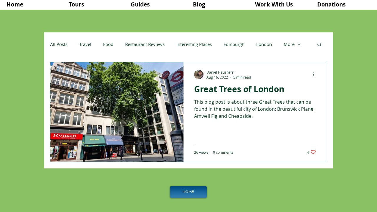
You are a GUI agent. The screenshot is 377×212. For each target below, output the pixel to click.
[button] (95, 4)
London (264, 44)
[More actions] (315, 74)
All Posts (58, 44)
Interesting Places (194, 44)
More (289, 44)
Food (108, 44)
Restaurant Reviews (145, 44)
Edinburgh (234, 44)
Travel (85, 44)
